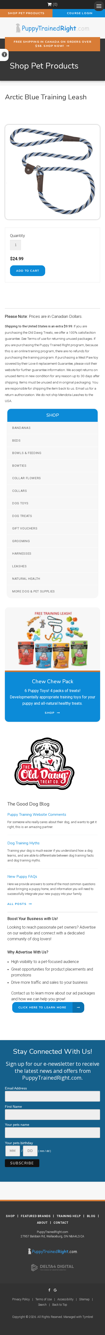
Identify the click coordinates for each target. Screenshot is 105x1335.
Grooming (21, 541)
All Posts (16, 904)
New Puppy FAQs (22, 876)
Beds (16, 440)
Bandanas (21, 428)
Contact (60, 1222)
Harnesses (22, 553)
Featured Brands (36, 1216)
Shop (10, 1216)
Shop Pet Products (26, 13)
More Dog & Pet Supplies (33, 591)
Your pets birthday (19, 1143)
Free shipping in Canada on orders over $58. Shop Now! (52, 44)
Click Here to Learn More (42, 1007)
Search (42, 1304)
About (42, 1222)
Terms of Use (43, 1299)
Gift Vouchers (24, 528)
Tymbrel (88, 1317)
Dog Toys (20, 503)
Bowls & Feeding (27, 453)
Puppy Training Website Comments (36, 814)
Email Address (16, 1088)
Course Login (79, 13)
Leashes (19, 566)
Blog (91, 1216)
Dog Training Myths (23, 843)
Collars (19, 491)
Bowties (19, 465)
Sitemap (84, 1299)
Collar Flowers (26, 478)
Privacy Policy (21, 1299)
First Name (13, 1106)
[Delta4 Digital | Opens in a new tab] (52, 1267)
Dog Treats (22, 516)
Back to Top (59, 1304)
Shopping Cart (49, 4)
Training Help (69, 1216)
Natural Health (26, 578)
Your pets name (17, 1125)
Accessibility (65, 1299)
